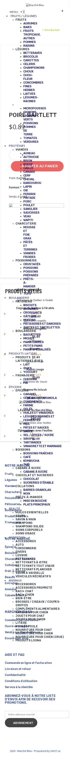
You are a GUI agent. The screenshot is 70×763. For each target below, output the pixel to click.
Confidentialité (15, 675)
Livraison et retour (18, 669)
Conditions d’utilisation (21, 681)
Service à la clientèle (19, 687)
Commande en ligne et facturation (28, 663)
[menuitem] (24, 16)
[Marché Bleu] (35, 5)
